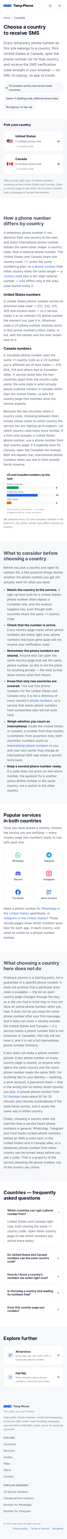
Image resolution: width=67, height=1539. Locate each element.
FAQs (7, 1463)
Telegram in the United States (25, 918)
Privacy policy (20, 1528)
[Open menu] (59, 5)
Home (7, 17)
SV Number (12, 1096)
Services (9, 1450)
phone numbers (41, 700)
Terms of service (40, 1528)
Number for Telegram (17, 1511)
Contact (8, 1476)
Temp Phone (23, 6)
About (7, 1470)
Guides (8, 1457)
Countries (10, 1444)
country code (13, 276)
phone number (45, 266)
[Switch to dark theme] (50, 5)
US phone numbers (16, 1491)
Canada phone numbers (19, 1498)
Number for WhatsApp (18, 1504)
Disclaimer (57, 1528)
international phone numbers (27, 745)
